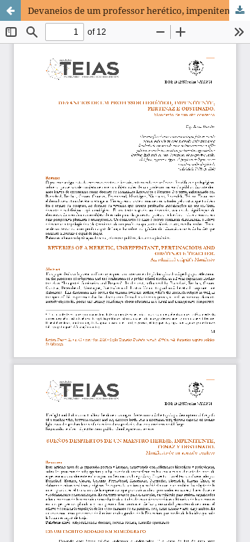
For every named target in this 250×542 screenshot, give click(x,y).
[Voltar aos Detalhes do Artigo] (10, 10)
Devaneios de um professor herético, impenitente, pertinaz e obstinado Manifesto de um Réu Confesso (139, 10)
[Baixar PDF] (239, 10)
